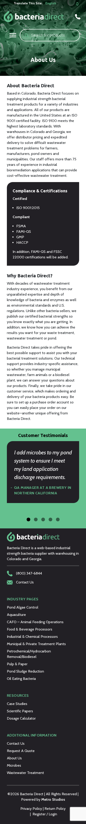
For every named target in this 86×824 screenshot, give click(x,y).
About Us (14, 758)
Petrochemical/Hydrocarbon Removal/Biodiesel (29, 654)
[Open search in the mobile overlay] (49, 35)
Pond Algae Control (22, 607)
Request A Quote (21, 751)
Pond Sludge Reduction (25, 671)
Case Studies (17, 704)
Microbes (14, 765)
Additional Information (32, 735)
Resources (18, 695)
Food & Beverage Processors (29, 629)
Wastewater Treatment (25, 773)
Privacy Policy (31, 808)
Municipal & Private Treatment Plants (36, 644)
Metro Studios (53, 799)
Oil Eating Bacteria (21, 678)
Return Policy (55, 808)
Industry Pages (23, 599)
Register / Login (45, 814)
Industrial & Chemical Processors (32, 636)
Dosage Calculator (21, 718)
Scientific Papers (20, 711)
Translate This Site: (28, 3)
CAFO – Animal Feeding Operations (35, 622)
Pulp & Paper (17, 664)
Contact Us (16, 743)
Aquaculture (16, 614)
